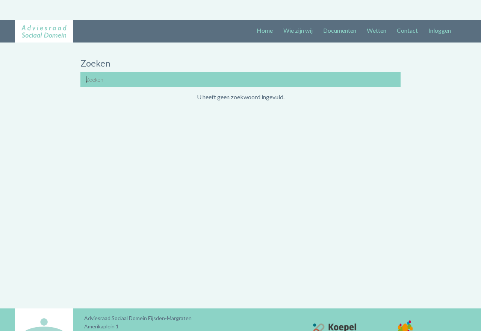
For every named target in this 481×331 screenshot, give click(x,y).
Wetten (376, 30)
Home (265, 30)
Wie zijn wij (298, 30)
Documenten (339, 30)
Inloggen (439, 30)
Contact (407, 30)
